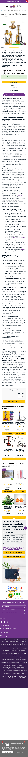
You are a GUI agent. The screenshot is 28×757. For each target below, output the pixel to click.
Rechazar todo (20, 752)
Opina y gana (5, 47)
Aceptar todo (7, 752)
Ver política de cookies (6, 749)
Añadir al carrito (14, 401)
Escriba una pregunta (14, 552)
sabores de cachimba (18, 237)
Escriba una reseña (14, 557)
